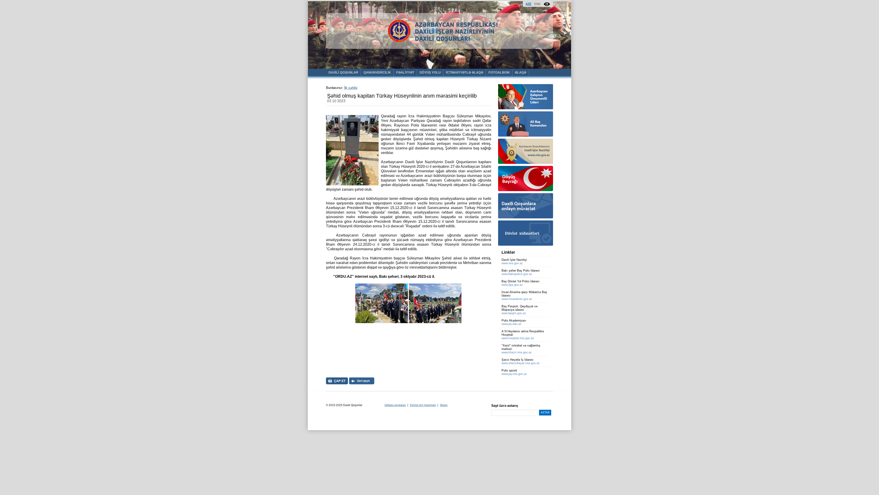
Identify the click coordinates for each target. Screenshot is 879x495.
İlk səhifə (350, 88)
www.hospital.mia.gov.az (518, 338)
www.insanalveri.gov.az (517, 299)
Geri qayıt (363, 380)
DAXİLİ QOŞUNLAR (343, 72)
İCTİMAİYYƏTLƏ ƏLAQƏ (464, 72)
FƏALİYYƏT (405, 72)
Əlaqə (444, 405)
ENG (537, 4)
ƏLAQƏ (520, 72)
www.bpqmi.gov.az (514, 313)
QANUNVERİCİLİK (377, 72)
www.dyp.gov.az (512, 284)
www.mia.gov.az (512, 263)
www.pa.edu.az (511, 324)
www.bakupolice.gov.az (517, 274)
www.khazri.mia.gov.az (517, 352)
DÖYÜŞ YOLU (430, 72)
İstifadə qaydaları (395, 405)
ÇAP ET (340, 381)
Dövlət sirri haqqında (423, 405)
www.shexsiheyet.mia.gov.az (521, 363)
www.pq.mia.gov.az (514, 374)
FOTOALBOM (499, 72)
